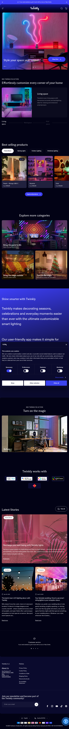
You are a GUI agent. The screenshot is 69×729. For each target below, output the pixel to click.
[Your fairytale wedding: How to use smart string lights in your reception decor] (51, 579)
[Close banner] (66, 344)
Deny (12, 383)
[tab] (8, 151)
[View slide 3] (35, 648)
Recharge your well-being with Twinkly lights (23, 545)
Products (41, 570)
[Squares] (40, 168)
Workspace (28, 123)
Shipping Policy (23, 676)
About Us (5, 668)
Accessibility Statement (22, 682)
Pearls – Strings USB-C (10, 183)
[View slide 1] (31, 648)
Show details (59, 377)
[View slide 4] (38, 648)
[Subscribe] (36, 704)
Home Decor (8, 517)
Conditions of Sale (24, 673)
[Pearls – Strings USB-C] (14, 168)
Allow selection (34, 383)
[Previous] (2, 2)
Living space (4, 123)
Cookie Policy (23, 671)
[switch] (26, 370)
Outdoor (7, 570)
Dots (57, 183)
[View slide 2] (33, 648)
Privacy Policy (23, 668)
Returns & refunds (24, 679)
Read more (6, 558)
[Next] (66, 2)
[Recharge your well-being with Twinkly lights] (34, 538)
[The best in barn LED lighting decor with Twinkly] (18, 579)
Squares (32, 183)
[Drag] (34, 433)
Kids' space (48, 123)
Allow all (56, 383)
